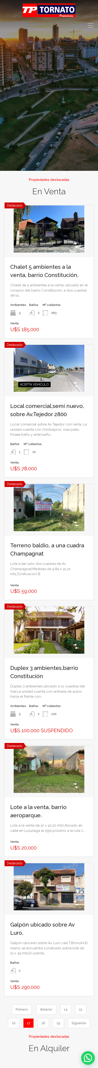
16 (13, 1023)
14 (65, 1009)
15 (80, 1009)
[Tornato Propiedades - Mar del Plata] (49, 15)
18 (43, 1023)
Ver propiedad (49, 242)
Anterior (46, 1009)
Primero (22, 1009)
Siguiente (79, 1023)
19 (58, 1023)
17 (28, 1023)
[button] (88, 1058)
